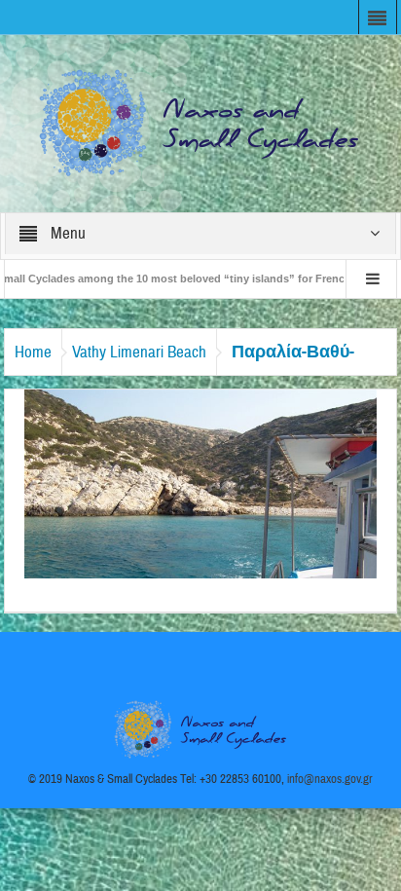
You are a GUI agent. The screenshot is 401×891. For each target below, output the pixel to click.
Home (33, 352)
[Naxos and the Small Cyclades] (200, 122)
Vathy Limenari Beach (139, 352)
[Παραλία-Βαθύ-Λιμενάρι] (200, 483)
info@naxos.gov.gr (330, 779)
